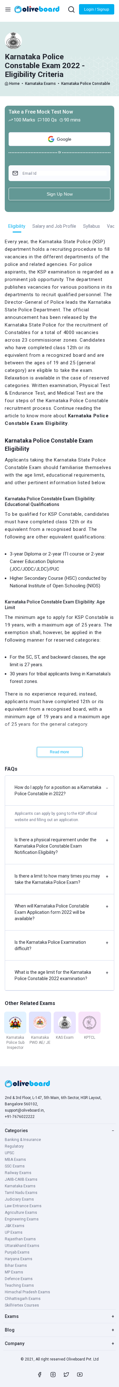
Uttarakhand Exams (22, 1245)
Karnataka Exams (40, 83)
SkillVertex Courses (22, 1305)
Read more (59, 752)
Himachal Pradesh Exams (27, 1292)
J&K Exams (14, 1226)
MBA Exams (15, 1159)
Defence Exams (19, 1279)
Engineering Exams (22, 1219)
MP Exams (14, 1272)
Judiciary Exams (19, 1199)
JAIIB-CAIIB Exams (21, 1179)
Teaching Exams (19, 1285)
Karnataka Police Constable (85, 83)
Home (14, 83)
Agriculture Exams (21, 1212)
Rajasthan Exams (20, 1239)
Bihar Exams (16, 1265)
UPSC (9, 1153)
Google (64, 139)
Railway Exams (18, 1173)
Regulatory (14, 1146)
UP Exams (14, 1232)
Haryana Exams (18, 1259)
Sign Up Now (60, 194)
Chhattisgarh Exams (23, 1298)
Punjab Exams (17, 1252)
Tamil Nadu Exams (21, 1192)
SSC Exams (15, 1166)
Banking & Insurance (23, 1139)
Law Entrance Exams (23, 1206)
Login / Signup (96, 9)
